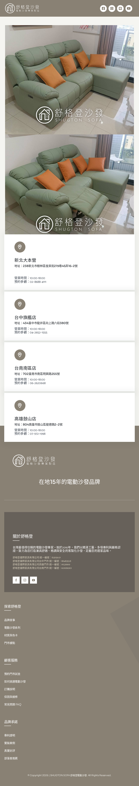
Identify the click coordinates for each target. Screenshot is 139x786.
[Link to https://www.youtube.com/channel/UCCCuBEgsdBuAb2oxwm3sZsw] (128, 8)
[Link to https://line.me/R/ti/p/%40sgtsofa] (120, 8)
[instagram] (24, 580)
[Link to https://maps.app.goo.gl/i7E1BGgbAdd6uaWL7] (19, 354)
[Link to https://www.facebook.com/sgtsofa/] (103, 8)
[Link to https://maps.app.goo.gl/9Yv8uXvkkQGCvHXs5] (19, 247)
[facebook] (16, 580)
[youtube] (33, 580)
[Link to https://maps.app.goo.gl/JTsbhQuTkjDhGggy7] (19, 304)
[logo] (22, 4)
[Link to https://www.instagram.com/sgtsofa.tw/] (111, 8)
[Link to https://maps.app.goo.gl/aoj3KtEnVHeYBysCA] (19, 405)
